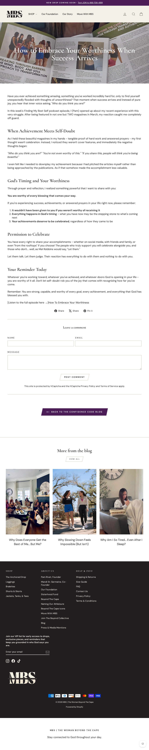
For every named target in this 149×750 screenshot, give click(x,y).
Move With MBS (85, 14)
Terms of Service (109, 386)
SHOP (31, 14)
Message (14, 352)
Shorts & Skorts (14, 591)
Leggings (10, 581)
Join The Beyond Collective (55, 618)
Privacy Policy (88, 386)
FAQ (78, 586)
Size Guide (81, 581)
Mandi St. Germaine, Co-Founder (53, 583)
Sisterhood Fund (49, 594)
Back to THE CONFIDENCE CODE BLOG (76, 411)
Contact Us (82, 591)
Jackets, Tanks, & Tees (17, 596)
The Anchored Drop (16, 577)
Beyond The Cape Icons (53, 608)
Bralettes (10, 586)
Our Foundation (49, 14)
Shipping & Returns (86, 577)
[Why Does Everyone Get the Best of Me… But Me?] (27, 501)
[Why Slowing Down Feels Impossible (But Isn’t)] (74, 501)
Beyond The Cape (50, 599)
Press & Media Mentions (53, 627)
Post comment (74, 377)
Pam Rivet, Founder (51, 577)
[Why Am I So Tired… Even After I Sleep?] (121, 501)
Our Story (67, 14)
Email (79, 337)
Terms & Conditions (86, 600)
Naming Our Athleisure (52, 604)
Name (11, 337)
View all (74, 459)
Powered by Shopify (74, 707)
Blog (43, 623)
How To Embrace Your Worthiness (68, 302)
